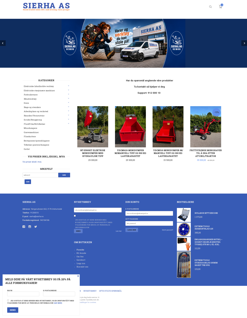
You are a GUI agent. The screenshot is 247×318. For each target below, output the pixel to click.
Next (244, 43)
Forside (80, 249)
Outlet (27, 149)
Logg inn (81, 263)
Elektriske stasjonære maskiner (39, 90)
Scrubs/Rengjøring (33, 119)
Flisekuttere (30, 136)
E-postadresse (132, 209)
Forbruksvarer (31, 94)
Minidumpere (30, 128)
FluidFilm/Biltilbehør (34, 124)
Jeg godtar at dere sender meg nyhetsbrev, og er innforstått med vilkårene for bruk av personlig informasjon (93, 224)
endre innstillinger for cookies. (85, 302)
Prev (3, 43)
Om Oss (80, 256)
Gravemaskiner (31, 132)
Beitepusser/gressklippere (37, 140)
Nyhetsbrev (89, 291)
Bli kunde (81, 253)
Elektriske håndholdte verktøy (39, 86)
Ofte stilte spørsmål (110, 291)
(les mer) (58, 303)
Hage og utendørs (32, 107)
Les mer (119, 231)
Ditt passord (131, 219)
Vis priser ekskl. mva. (32, 162)
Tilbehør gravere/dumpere (36, 144)
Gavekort (81, 260)
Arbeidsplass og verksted (36, 111)
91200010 (34, 213)
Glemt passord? (167, 230)
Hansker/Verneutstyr (34, 115)
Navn (9, 290)
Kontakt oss (82, 266)
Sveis (26, 103)
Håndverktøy (30, 99)
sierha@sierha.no (36, 216)
